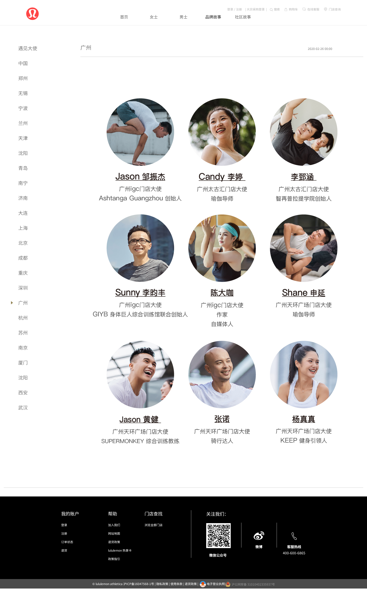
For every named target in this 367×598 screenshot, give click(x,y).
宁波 (23, 108)
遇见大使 (27, 48)
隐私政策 (162, 584)
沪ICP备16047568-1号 (138, 584)
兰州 (23, 123)
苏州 (23, 332)
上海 (23, 227)
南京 (23, 347)
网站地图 (114, 533)
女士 (154, 17)
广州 (23, 302)
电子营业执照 (216, 584)
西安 (23, 392)
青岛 (23, 167)
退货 (64, 550)
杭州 (23, 317)
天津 (23, 137)
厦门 (23, 362)
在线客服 (313, 9)
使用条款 (177, 584)
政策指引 (114, 559)
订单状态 (67, 542)
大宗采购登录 (256, 9)
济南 (23, 197)
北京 (23, 242)
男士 (183, 17)
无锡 (23, 93)
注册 (239, 9)
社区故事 (243, 17)
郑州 (23, 78)
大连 (23, 212)
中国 (23, 63)
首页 (124, 17)
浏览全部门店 (154, 525)
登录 (230, 9)
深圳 (23, 287)
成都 (23, 257)
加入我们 (114, 525)
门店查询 (334, 9)
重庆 (23, 272)
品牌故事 (213, 17)
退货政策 (114, 542)
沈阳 (23, 152)
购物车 (293, 9)
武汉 (23, 407)
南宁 (23, 182)
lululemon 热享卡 (120, 550)
